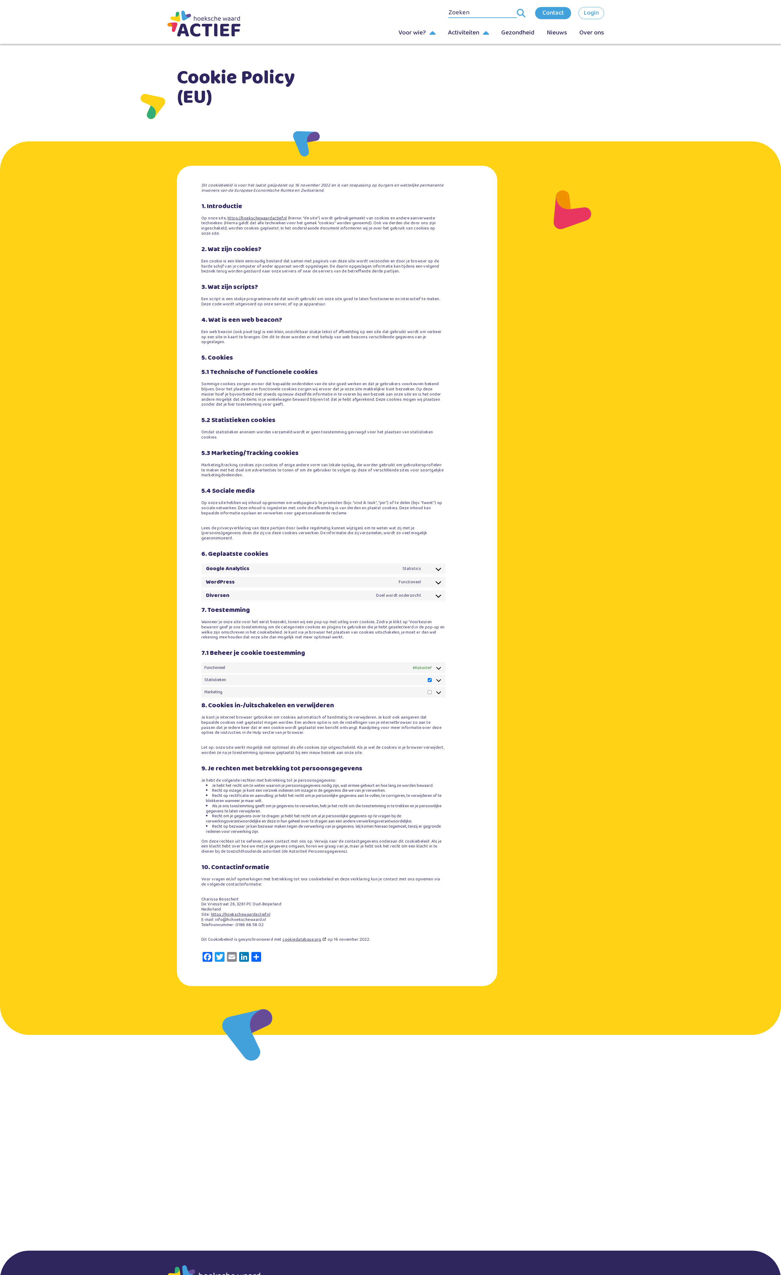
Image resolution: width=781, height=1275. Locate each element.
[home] (213, 24)
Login (591, 13)
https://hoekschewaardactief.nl (257, 218)
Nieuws (557, 32)
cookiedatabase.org (302, 939)
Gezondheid (517, 32)
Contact (553, 13)
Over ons (591, 32)
